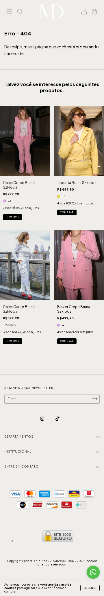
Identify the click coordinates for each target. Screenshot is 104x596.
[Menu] (9, 12)
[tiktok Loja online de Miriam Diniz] (57, 418)
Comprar (12, 217)
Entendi (89, 587)
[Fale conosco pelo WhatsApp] (93, 572)
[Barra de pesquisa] (20, 12)
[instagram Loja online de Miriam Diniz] (42, 418)
